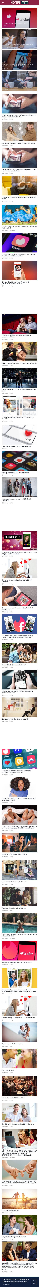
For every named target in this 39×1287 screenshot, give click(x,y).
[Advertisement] (16, 299)
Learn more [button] (6, 1284)
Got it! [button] (34, 1282)
